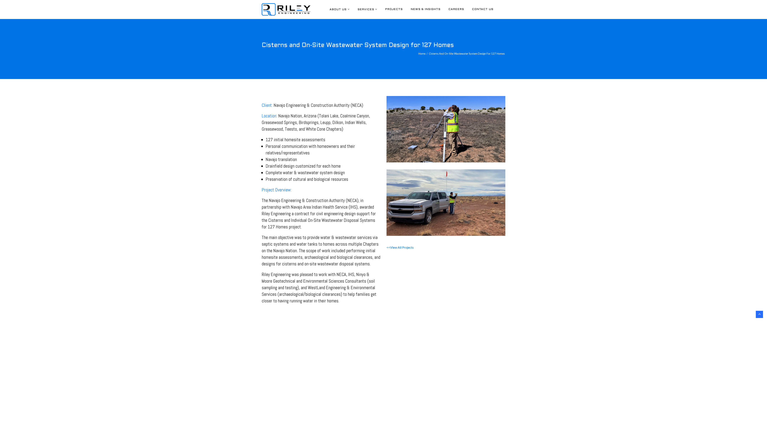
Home (421, 53)
